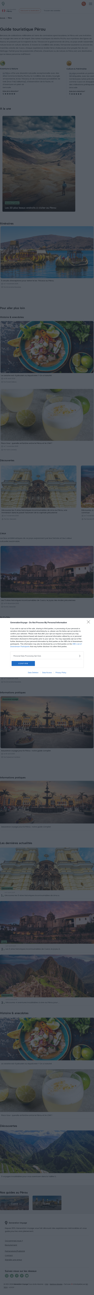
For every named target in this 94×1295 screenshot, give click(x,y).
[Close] (89, 622)
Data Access (47, 672)
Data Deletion (33, 672)
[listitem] (47, 656)
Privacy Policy (61, 672)
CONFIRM (23, 663)
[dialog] (47, 647)
